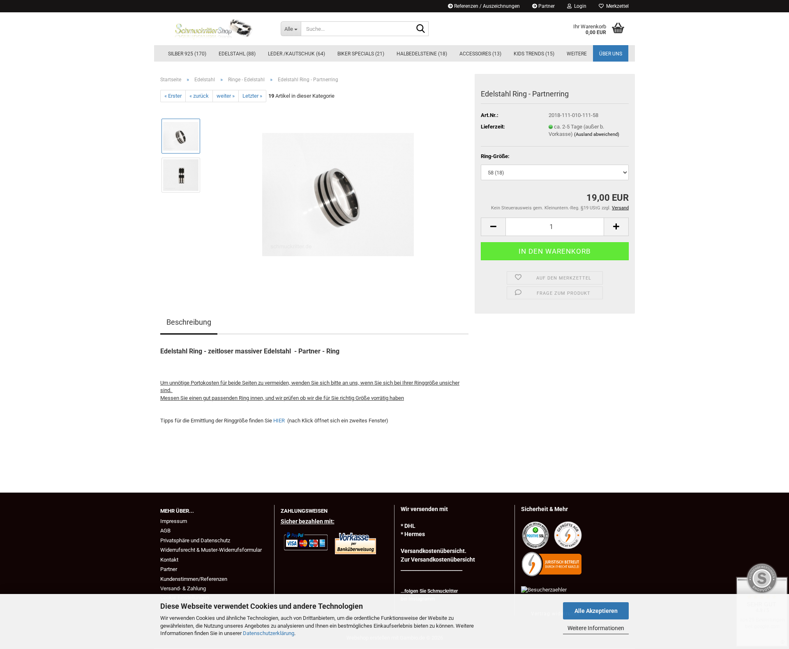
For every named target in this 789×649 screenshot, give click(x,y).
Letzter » (252, 96)
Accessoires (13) (480, 54)
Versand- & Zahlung (183, 588)
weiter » (226, 96)
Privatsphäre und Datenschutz (195, 540)
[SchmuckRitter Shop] (214, 28)
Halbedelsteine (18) (422, 54)
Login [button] (579, 6)
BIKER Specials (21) (360, 54)
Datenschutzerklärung (268, 633)
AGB (165, 530)
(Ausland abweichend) (596, 134)
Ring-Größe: (495, 156)
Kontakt (169, 560)
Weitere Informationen (596, 628)
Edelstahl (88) (237, 54)
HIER (279, 420)
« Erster (173, 96)
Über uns (610, 54)
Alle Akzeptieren (596, 611)
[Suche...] (421, 29)
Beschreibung (188, 322)
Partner (546, 6)
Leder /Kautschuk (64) (296, 54)
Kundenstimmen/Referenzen (193, 579)
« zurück (199, 96)
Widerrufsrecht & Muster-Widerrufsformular (211, 550)
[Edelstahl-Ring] (338, 194)
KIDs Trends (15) (534, 54)
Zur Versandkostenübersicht (438, 559)
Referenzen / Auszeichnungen (486, 6)
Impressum (173, 521)
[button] (493, 227)
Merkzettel (616, 6)
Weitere (577, 54)
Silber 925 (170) (187, 54)
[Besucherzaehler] (544, 589)
